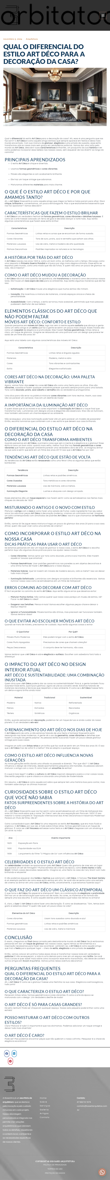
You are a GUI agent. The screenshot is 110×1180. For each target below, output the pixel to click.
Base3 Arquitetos (31, 961)
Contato (45, 1117)
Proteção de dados (55, 1173)
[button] (6, 1053)
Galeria (44, 1110)
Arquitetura (32, 39)
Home (43, 1098)
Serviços (45, 1106)
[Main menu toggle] (103, 15)
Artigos (44, 1113)
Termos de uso (55, 1169)
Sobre (43, 1102)
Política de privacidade (55, 1165)
